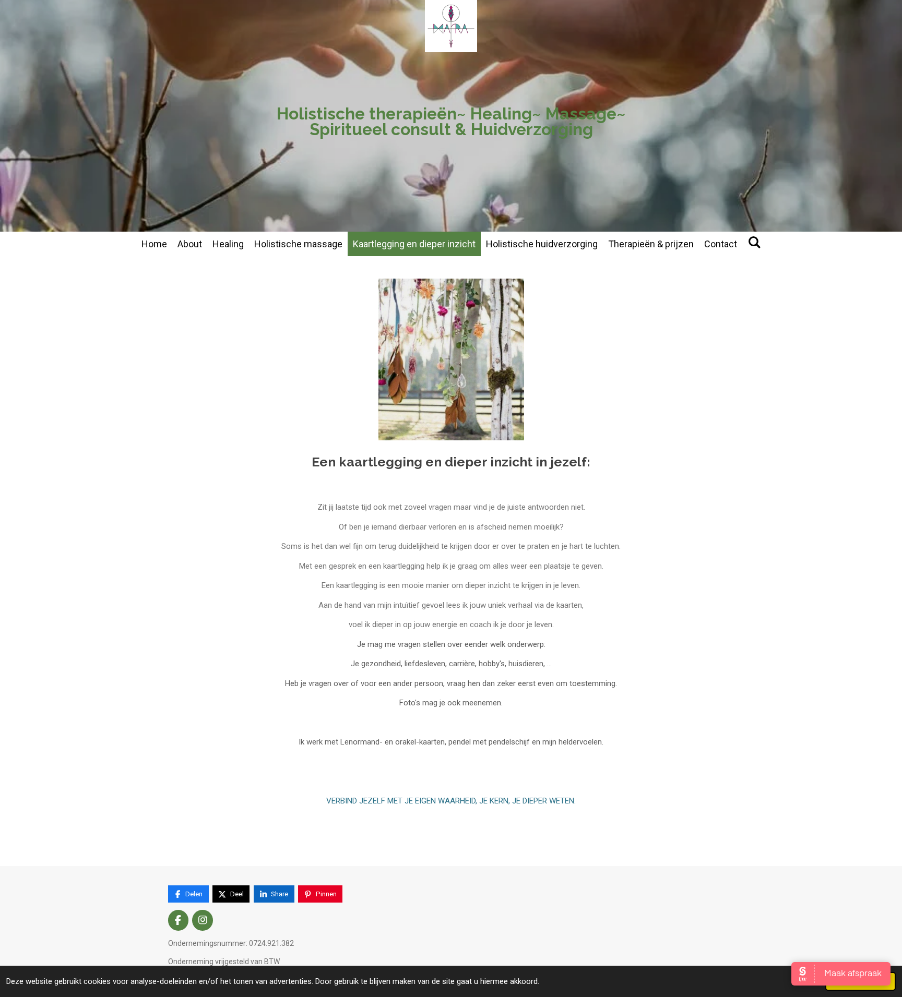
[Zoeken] (754, 242)
